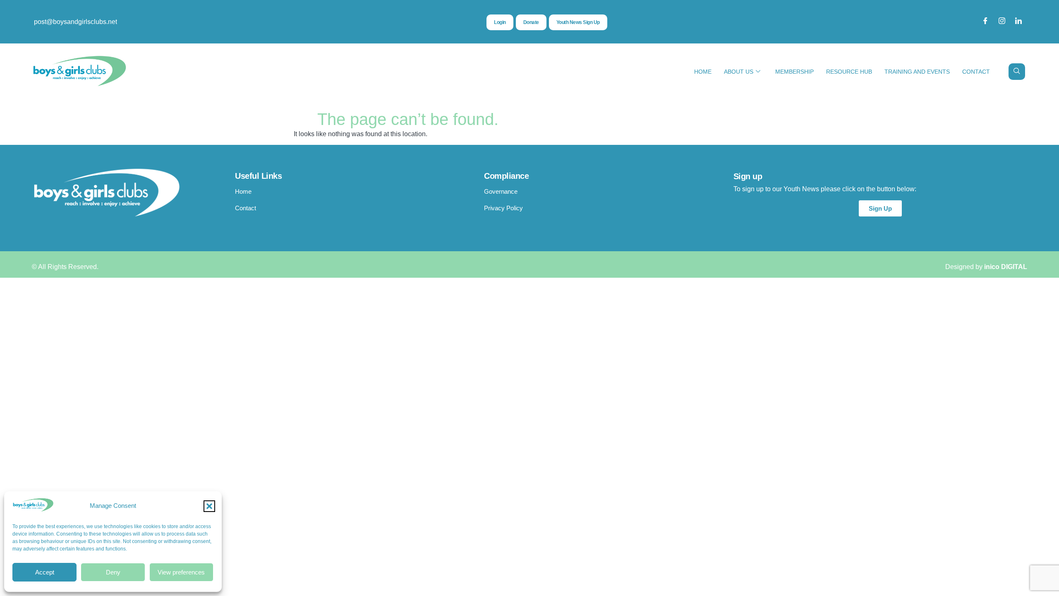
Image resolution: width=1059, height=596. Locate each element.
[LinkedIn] (1018, 22)
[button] (209, 506)
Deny (113, 572)
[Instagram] (1002, 22)
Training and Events (917, 71)
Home (703, 71)
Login (500, 22)
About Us (738, 71)
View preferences (181, 572)
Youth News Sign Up (578, 22)
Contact (976, 71)
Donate (531, 22)
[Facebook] (985, 22)
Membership (794, 71)
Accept (44, 572)
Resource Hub (849, 71)
